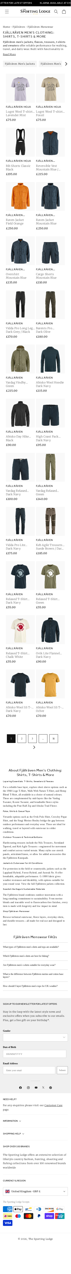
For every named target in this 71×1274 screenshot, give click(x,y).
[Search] (56, 12)
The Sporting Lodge (41, 1238)
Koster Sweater (21, 802)
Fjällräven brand (16, 894)
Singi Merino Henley (29, 820)
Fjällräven (19, 26)
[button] (7, 12)
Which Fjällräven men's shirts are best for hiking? (26, 956)
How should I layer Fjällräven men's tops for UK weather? (30, 986)
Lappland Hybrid (12, 872)
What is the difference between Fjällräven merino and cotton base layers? (33, 975)
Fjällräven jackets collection (50, 883)
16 (54, 738)
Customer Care (53, 1105)
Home (6, 26)
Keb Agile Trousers (27, 846)
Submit (62, 1070)
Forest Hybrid (29, 872)
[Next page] (33, 747)
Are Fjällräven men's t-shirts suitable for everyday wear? (29, 965)
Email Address (10, 1063)
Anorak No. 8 (49, 872)
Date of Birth (9, 1047)
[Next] (66, 64)
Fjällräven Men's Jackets (20, 63)
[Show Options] (64, 1037)
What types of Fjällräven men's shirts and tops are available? (31, 947)
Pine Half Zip (24, 805)
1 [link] (11, 738)
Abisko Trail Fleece (46, 805)
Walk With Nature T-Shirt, (41, 791)
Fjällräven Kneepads (17, 858)
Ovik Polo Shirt (41, 816)
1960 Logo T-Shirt (16, 791)
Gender (6, 1030)
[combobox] (33, 1037)
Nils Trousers (45, 842)
